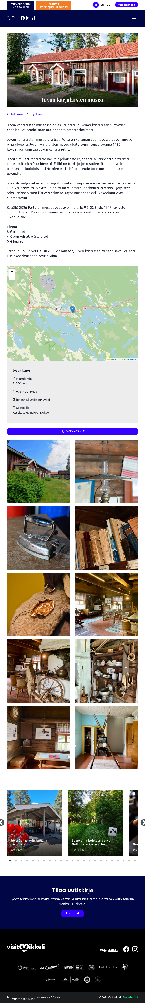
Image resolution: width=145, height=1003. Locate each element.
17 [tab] (101, 860)
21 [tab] (123, 860)
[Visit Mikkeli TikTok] (34, 18)
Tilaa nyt (72, 913)
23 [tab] (135, 860)
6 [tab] (38, 860)
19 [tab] (112, 860)
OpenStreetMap (129, 359)
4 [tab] (27, 860)
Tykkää (36, 114)
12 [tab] (72, 860)
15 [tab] (89, 860)
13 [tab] (78, 860)
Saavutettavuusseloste (37, 997)
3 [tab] (21, 860)
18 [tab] (106, 860)
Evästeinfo (56, 997)
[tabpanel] (34, 823)
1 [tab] (10, 860)
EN (102, 5)
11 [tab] (67, 860)
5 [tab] (33, 860)
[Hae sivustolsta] (8, 18)
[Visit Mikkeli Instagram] (28, 18)
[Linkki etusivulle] (26, 948)
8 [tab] (50, 860)
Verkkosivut (75, 431)
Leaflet (113, 359)
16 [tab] (95, 860)
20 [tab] (118, 860)
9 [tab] (55, 860)
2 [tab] (16, 860)
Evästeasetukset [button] (23, 999)
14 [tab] (84, 860)
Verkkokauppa (126, 5)
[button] (72, 310)
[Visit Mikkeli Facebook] (23, 18)
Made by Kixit (130, 997)
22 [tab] (129, 860)
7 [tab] (44, 860)
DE (108, 5)
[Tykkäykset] (13, 18)
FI (96, 5)
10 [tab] (61, 860)
